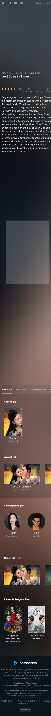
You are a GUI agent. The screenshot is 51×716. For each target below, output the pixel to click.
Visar (11, 73)
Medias (23, 693)
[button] (13, 528)
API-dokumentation (10, 685)
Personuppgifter (41, 691)
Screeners (32, 693)
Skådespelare (38, 389)
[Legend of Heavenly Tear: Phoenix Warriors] (13, 619)
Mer (20, 558)
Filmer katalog (31, 683)
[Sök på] (48, 3)
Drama (19, 73)
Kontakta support (42, 685)
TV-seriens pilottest (15, 696)
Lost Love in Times (33, 73)
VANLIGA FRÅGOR (26, 685)
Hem (3, 73)
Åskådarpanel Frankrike (34, 696)
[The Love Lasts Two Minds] (36, 619)
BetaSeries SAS (12, 693)
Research (41, 693)
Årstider (7, 389)
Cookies (23, 691)
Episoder (21, 389)
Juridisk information (11, 691)
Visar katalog (19, 683)
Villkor (31, 691)
